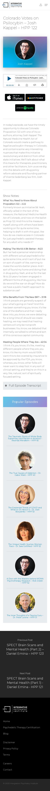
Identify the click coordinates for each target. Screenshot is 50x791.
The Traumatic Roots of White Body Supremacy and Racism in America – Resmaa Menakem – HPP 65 (25, 438)
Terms (6, 754)
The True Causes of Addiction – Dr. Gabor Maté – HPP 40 (25, 474)
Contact (7, 769)
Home (6, 721)
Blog (5, 733)
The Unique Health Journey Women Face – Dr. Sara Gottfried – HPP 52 (25, 545)
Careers (7, 763)
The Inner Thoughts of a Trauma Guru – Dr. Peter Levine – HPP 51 (25, 616)
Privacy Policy (10, 748)
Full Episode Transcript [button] (25, 385)
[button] (46, 5)
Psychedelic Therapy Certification (21, 727)
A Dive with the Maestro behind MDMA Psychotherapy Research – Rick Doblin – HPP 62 (25, 580)
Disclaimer (9, 742)
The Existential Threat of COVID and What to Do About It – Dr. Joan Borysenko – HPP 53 (25, 509)
